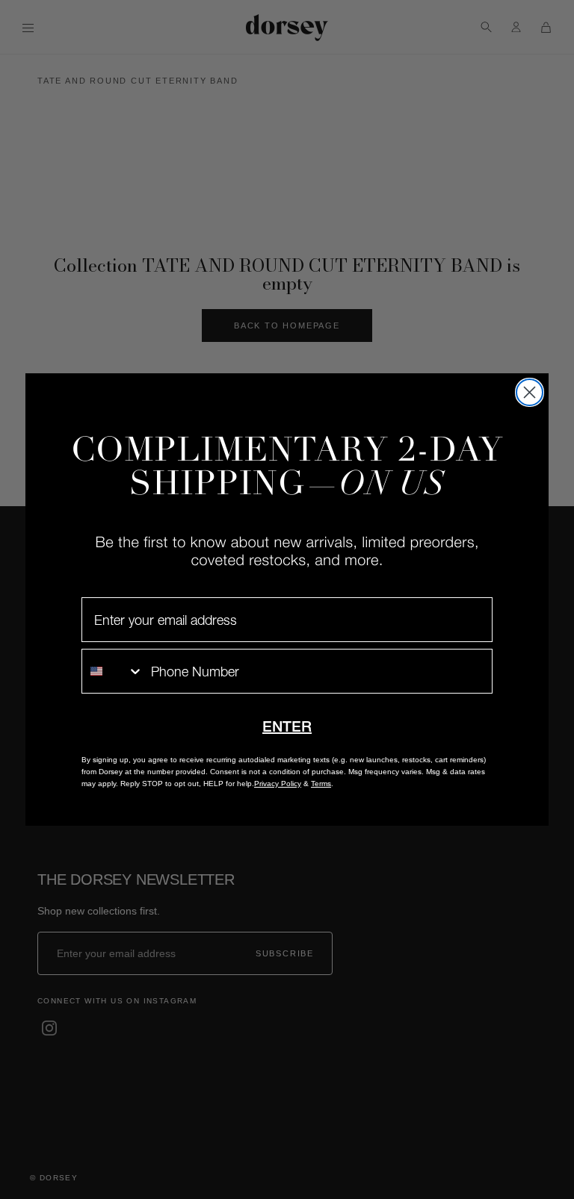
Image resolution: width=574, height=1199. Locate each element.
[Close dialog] (529, 392)
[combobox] (113, 671)
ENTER (287, 726)
